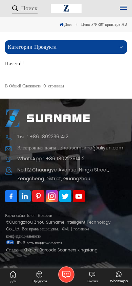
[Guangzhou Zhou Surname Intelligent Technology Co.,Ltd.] (66, 8)
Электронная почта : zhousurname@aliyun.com (70, 148)
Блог (31, 215)
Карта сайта (15, 215)
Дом (68, 24)
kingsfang (87, 250)
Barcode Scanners (58, 250)
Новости (45, 215)
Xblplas (30, 250)
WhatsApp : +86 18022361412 (51, 159)
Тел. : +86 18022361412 (42, 137)
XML (65, 229)
